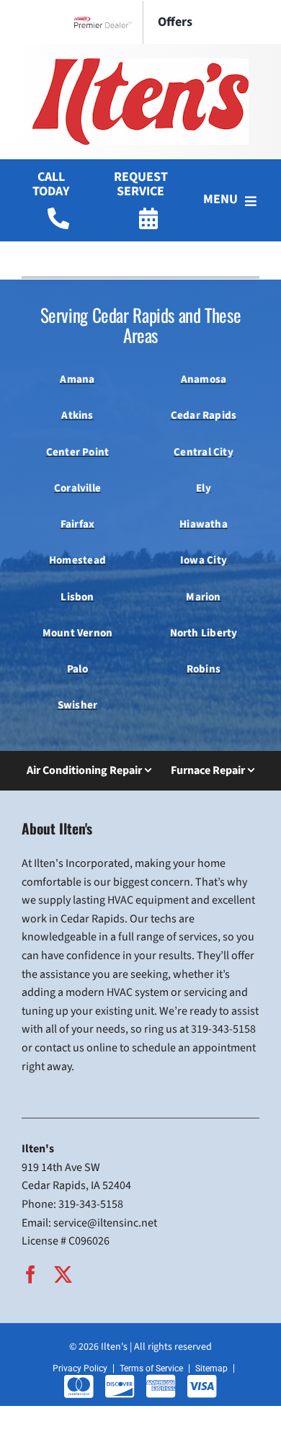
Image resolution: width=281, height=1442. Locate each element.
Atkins (77, 415)
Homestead (77, 560)
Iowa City (203, 560)
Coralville (77, 488)
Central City (203, 452)
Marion (203, 597)
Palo (77, 669)
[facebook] (31, 1274)
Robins (203, 669)
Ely (203, 488)
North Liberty (204, 633)
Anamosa (204, 379)
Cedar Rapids (204, 415)
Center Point (78, 452)
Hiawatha (203, 524)
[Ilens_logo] (140, 64)
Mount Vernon (78, 633)
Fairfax (78, 524)
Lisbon (77, 597)
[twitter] (63, 1274)
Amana (77, 379)
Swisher (78, 705)
